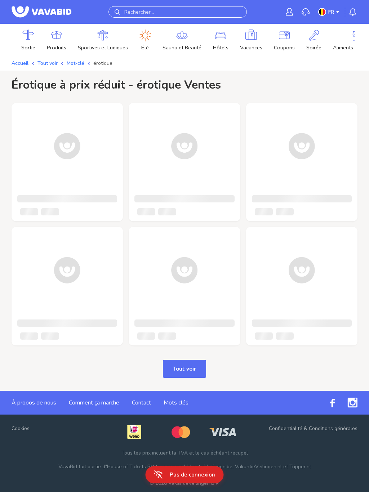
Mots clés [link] (176, 403)
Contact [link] (141, 403)
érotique (102, 63)
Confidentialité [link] (285, 428)
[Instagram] (346, 403)
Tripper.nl (300, 466)
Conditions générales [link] (333, 428)
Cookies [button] (21, 428)
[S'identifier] (289, 11)
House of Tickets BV (130, 466)
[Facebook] (326, 402)
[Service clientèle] (306, 12)
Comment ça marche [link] (94, 403)
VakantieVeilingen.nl (258, 466)
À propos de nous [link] (34, 403)
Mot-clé (75, 63)
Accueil (20, 63)
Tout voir (47, 63)
